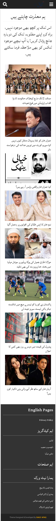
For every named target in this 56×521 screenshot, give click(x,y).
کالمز (51, 441)
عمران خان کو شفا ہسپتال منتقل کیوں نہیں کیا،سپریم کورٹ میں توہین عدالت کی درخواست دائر (29, 145)
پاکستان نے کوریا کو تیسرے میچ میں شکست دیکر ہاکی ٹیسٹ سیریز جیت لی (29, 307)
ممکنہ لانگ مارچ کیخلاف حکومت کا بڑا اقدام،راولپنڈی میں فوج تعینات (31, 101)
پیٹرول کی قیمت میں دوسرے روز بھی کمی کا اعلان (30, 349)
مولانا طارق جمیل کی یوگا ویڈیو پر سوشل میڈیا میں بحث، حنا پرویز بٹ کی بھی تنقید (29, 264)
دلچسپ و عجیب (47, 447)
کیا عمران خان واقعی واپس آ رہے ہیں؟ (33, 186)
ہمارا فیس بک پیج (46, 488)
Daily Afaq (41, 517)
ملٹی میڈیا (49, 454)
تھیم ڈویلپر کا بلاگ (46, 507)
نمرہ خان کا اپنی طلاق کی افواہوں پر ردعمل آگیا (29, 224)
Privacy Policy (46, 420)
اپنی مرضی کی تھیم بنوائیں (43, 501)
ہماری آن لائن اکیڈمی (45, 494)
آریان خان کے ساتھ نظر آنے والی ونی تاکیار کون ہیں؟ (29, 391)
